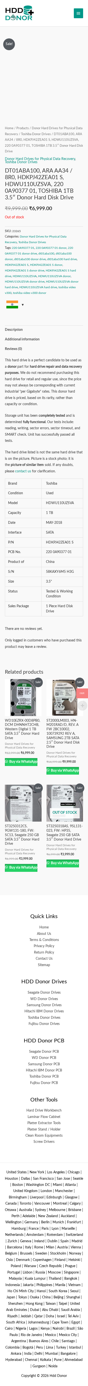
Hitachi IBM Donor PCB (44, 1070)
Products (22, 128)
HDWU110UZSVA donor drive (24, 281)
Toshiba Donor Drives (36, 134)
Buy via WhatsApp (23, 762)
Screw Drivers (44, 1142)
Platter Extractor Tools (44, 1123)
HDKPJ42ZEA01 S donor (46, 264)
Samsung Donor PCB (44, 1064)
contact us (23, 471)
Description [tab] (14, 330)
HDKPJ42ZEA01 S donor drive (24, 270)
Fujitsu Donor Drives (44, 1024)
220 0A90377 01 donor (51, 247)
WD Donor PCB (44, 1058)
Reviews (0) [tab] (13, 349)
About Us (44, 934)
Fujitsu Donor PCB (44, 1083)
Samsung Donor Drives (44, 1005)
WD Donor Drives (44, 999)
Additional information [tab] (22, 339)
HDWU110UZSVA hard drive (38, 287)
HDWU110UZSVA (25, 276)
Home (9, 128)
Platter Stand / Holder (44, 1129)
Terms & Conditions (44, 940)
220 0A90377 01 (23, 247)
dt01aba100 (46, 253)
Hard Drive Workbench (44, 1110)
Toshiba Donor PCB (44, 1076)
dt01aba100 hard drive (62, 259)
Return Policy (44, 952)
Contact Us (44, 958)
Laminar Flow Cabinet (44, 1117)
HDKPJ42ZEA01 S (17, 264)
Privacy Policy (44, 946)
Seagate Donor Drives (44, 992)
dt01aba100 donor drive (30, 259)
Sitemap (44, 965)
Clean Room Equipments (44, 1135)
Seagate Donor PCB (44, 1051)
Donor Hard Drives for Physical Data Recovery (40, 159)
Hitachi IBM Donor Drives (44, 1011)
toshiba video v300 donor (29, 292)
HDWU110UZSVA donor (54, 276)
